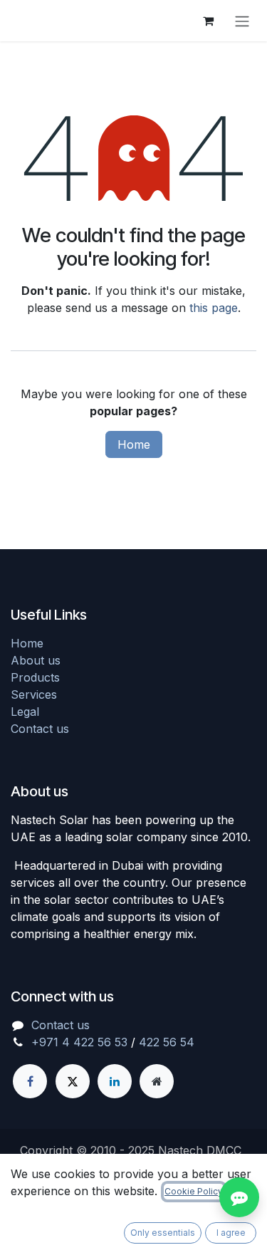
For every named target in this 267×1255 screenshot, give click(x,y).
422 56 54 (166, 1042)
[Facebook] (30, 1081)
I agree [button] (231, 1232)
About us (36, 660)
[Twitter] (73, 1081)
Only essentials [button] (162, 1232)
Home (133, 444)
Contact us (40, 729)
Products (35, 677)
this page (213, 308)
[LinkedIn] (115, 1081)
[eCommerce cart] (208, 20)
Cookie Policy (193, 1191)
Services (34, 694)
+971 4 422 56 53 (79, 1042)
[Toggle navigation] (242, 21)
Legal (25, 711)
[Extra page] (157, 1081)
